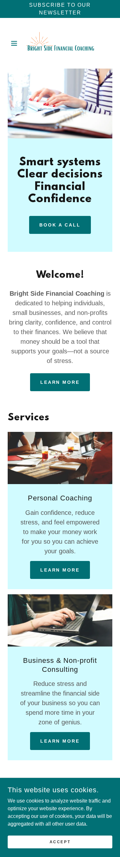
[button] (15, 43)
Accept (60, 841)
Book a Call (60, 224)
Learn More (60, 382)
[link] (60, 43)
